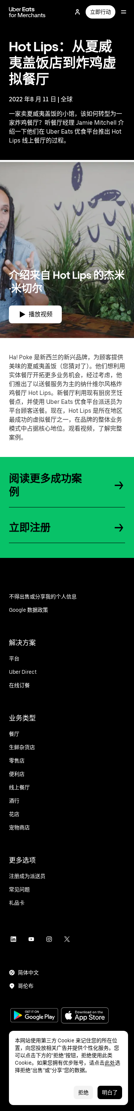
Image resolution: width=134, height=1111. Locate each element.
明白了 (110, 1092)
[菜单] (123, 12)
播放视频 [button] (40, 314)
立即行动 (100, 12)
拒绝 (83, 1092)
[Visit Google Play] (34, 1016)
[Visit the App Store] (85, 1016)
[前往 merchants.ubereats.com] (27, 11)
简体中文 (28, 973)
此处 (110, 1063)
